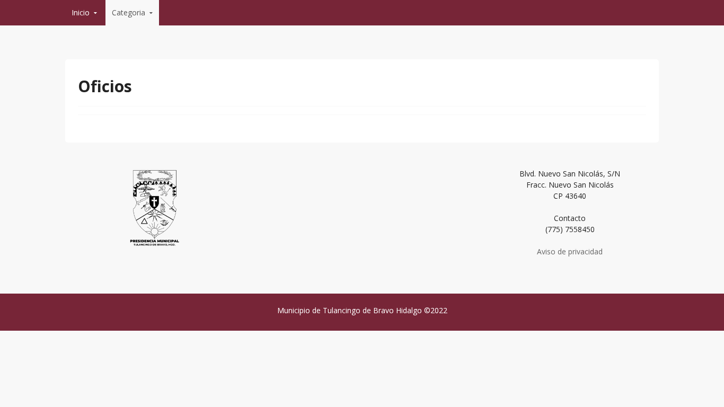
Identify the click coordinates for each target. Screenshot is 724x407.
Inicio (81, 12)
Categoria (128, 12)
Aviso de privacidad (570, 251)
